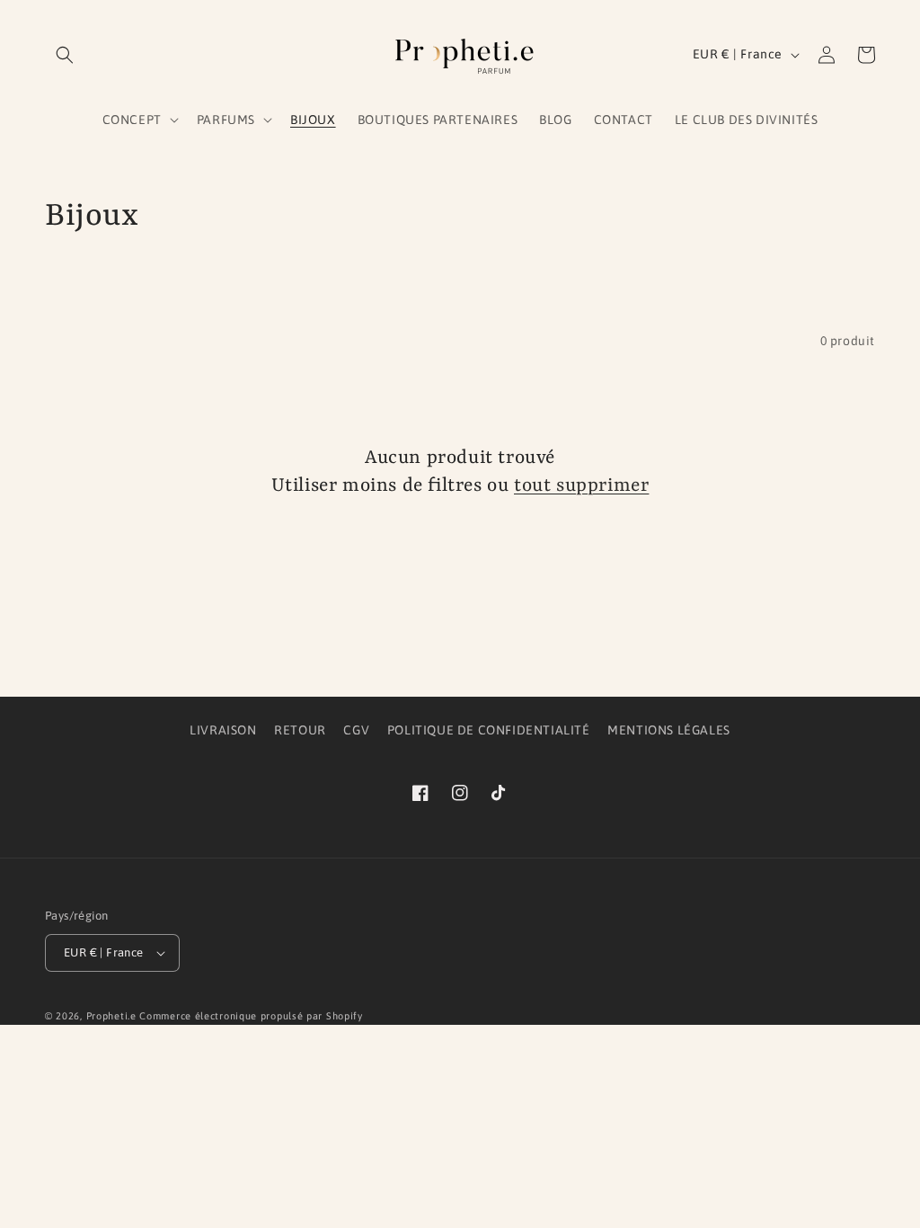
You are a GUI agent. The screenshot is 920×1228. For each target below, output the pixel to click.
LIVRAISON (223, 730)
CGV (356, 730)
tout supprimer (581, 486)
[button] (64, 55)
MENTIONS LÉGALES (668, 730)
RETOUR (300, 730)
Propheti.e (111, 1015)
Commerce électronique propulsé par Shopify (250, 1015)
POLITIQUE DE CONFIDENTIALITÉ (488, 730)
